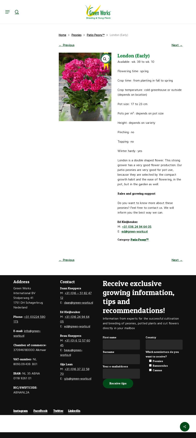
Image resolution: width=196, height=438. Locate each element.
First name (109, 337)
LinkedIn (74, 411)
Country (151, 337)
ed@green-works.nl (135, 231)
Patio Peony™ (96, 35)
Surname (108, 351)
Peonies (77, 35)
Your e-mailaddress (115, 366)
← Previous (66, 45)
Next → (177, 45)
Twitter (58, 411)
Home (62, 35)
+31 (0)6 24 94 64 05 (136, 226)
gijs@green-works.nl (77, 378)
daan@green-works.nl (78, 302)
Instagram (20, 411)
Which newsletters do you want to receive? (162, 354)
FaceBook (40, 411)
